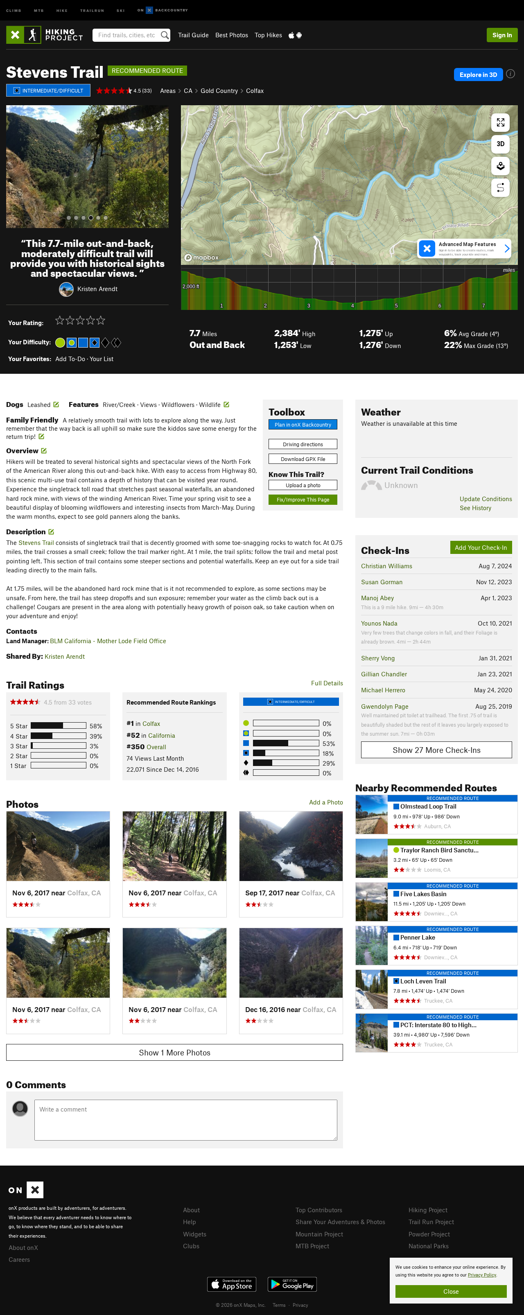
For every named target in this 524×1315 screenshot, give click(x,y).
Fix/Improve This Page (303, 499)
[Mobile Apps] (295, 34)
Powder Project (429, 1234)
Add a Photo (326, 802)
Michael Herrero (383, 690)
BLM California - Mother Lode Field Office (108, 640)
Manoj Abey (377, 597)
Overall (156, 746)
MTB (39, 10)
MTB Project (312, 1245)
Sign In (502, 34)
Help (189, 1221)
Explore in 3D (478, 74)
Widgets (194, 1234)
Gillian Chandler (384, 674)
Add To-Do (70, 358)
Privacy (300, 1305)
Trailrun (92, 10)
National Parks (429, 1245)
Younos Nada (379, 623)
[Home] (48, 35)
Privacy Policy (482, 1275)
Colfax (255, 90)
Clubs (191, 1245)
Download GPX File (303, 459)
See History (475, 507)
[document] (451, 1280)
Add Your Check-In (481, 547)
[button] (14, 166)
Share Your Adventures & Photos (340, 1221)
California (161, 735)
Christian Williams (386, 565)
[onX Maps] (26, 1196)
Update (486, 498)
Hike (62, 10)
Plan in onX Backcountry (303, 424)
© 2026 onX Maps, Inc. (241, 1305)
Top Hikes (268, 34)
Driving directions (303, 444)
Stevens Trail (36, 542)
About (191, 1209)
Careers (19, 1259)
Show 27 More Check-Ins (437, 750)
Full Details (327, 683)
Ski (121, 10)
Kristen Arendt (97, 288)
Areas (168, 90)
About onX (23, 1247)
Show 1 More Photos (174, 1052)
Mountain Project (319, 1234)
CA (188, 90)
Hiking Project (428, 1209)
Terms (279, 1305)
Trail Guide (193, 34)
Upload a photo (303, 485)
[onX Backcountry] (162, 10)
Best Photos (231, 34)
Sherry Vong (378, 658)
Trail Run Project (431, 1221)
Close (451, 1291)
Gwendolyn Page (385, 706)
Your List (101, 358)
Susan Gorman (382, 581)
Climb (14, 10)
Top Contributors (319, 1209)
